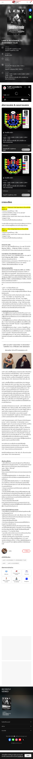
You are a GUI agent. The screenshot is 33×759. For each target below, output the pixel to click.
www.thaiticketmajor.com (24, 273)
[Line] (13, 739)
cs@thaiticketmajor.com (21, 736)
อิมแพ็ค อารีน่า (8, 55)
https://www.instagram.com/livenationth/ (13, 447)
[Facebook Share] (30, 10)
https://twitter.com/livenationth (13, 449)
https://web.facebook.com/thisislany (20, 250)
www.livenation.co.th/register (10, 261)
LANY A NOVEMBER (13, 563)
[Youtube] (20, 739)
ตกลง (28, 755)
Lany (10, 551)
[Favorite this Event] (30, 20)
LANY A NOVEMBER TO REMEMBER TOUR (14, 560)
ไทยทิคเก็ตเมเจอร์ (18, 743)
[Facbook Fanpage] (9, 739)
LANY (4, 563)
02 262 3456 (10, 736)
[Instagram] (16, 739)
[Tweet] (30, 13)
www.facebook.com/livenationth (10, 445)
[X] (23, 739)
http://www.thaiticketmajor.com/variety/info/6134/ (15, 502)
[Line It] (30, 16)
